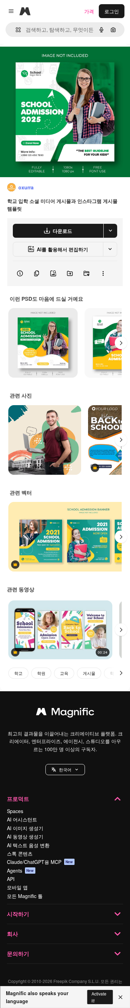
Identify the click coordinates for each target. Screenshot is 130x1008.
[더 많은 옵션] (103, 274)
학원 (41, 673)
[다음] (121, 343)
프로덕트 (18, 799)
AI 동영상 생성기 (25, 836)
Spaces (15, 811)
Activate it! (99, 997)
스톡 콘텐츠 (20, 853)
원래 (40, 59)
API (11, 878)
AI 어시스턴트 (22, 819)
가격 (89, 11)
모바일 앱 (17, 887)
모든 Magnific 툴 (25, 895)
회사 (12, 934)
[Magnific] (65, 713)
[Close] (120, 997)
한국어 (65, 769)
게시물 (89, 673)
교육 (64, 673)
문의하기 (18, 954)
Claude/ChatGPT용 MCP (40, 861)
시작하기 (18, 914)
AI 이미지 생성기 (25, 828)
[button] (65, 769)
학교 (18, 673)
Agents (20, 870)
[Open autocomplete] (15, 29)
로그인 (111, 11)
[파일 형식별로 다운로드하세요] (110, 231)
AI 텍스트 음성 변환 (28, 845)
